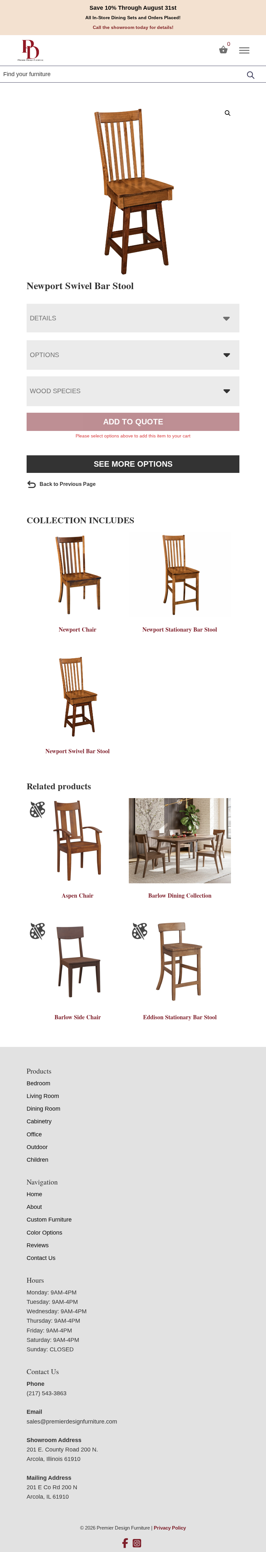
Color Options (44, 1232)
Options (44, 354)
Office (34, 1134)
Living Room (43, 1096)
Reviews (38, 1245)
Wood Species (55, 391)
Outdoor (37, 1147)
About (34, 1207)
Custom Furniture (49, 1219)
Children (37, 1160)
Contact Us (41, 1258)
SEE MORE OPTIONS (133, 464)
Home (34, 1194)
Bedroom (38, 1083)
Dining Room (43, 1108)
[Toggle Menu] (244, 50)
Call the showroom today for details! (133, 27)
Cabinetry (39, 1121)
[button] (228, 113)
